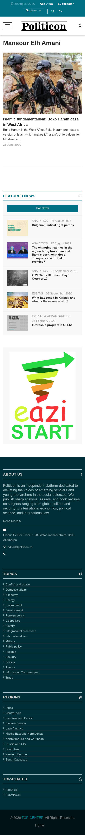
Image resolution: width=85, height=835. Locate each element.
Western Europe (16, 754)
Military (10, 641)
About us (11, 789)
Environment (14, 605)
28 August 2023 (61, 220)
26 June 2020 (12, 144)
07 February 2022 (43, 320)
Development (14, 610)
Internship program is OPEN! (52, 325)
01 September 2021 (64, 271)
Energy (10, 600)
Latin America (14, 728)
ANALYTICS (40, 220)
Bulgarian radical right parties (53, 225)
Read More (10, 521)
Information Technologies (22, 672)
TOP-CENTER (33, 817)
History (10, 625)
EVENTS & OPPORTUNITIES (51, 315)
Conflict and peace (18, 584)
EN (61, 11)
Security (11, 656)
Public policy (14, 646)
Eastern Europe (16, 723)
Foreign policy (15, 615)
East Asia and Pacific (19, 718)
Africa (9, 707)
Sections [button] (32, 10)
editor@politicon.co (20, 547)
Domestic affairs (16, 589)
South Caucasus (16, 759)
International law (16, 636)
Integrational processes (21, 631)
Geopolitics (13, 620)
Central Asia (13, 713)
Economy (12, 594)
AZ (52, 11)
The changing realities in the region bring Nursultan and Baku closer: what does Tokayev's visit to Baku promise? (52, 254)
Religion (11, 651)
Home (39, 825)
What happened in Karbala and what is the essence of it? (54, 299)
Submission (13, 795)
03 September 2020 (59, 293)
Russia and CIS (16, 744)
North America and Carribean (25, 738)
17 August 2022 (61, 243)
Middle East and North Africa (24, 733)
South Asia (12, 749)
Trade (9, 677)
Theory (10, 667)
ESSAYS (37, 293)
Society (10, 662)
